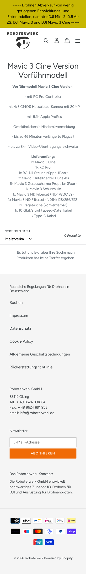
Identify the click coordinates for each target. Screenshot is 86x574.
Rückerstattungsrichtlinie (31, 367)
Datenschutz (20, 328)
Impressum (19, 315)
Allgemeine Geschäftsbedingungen (40, 354)
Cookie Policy (21, 341)
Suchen (16, 302)
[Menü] (77, 40)
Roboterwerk (34, 558)
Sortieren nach (17, 231)
